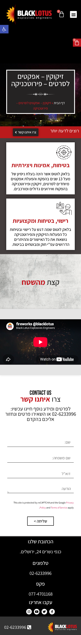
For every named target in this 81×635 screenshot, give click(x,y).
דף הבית (59, 103)
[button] (4, 29)
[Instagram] (29, 611)
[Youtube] (36, 611)
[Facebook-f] (52, 611)
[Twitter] (44, 611)
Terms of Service (59, 507)
